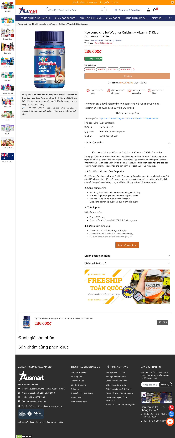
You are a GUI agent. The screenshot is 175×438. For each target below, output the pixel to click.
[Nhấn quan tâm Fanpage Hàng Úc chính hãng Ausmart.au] (156, 397)
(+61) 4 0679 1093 (46, 393)
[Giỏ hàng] (153, 9)
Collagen (75, 389)
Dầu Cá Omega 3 (78, 385)
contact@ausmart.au (36, 401)
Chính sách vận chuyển (116, 385)
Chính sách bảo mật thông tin (119, 389)
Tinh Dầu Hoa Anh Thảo (82, 393)
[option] (49, 60)
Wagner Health (97, 40)
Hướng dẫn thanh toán (116, 376)
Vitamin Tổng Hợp (79, 372)
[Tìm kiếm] (102, 10)
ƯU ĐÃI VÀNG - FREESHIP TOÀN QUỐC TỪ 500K (95, 2)
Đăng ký (165, 384)
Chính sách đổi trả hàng (116, 380)
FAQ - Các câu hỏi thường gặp (119, 393)
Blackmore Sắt (77, 380)
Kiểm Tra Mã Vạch (79, 401)
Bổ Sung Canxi (77, 376)
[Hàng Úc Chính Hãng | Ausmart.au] (28, 10)
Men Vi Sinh (76, 397)
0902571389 (126, 82)
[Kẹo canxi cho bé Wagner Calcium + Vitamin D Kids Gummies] (49, 60)
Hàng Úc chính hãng (54, 422)
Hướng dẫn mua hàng (115, 372)
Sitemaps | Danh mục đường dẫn (120, 404)
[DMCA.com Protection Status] (24, 436)
